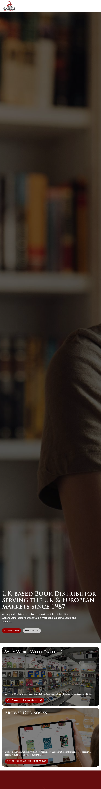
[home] (9, 6)
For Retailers (32, 631)
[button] (95, 6)
